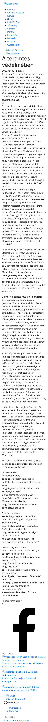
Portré (10, 32)
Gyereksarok (13, 44)
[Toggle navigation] (40, 4)
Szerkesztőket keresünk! (16, 720)
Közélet (11, 9)
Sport (10, 19)
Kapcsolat (14, 711)
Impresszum (15, 707)
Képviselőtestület (16, 12)
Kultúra (10, 15)
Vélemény (12, 25)
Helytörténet (13, 22)
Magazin (11, 38)
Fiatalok (11, 28)
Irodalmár (12, 35)
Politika (11, 41)
